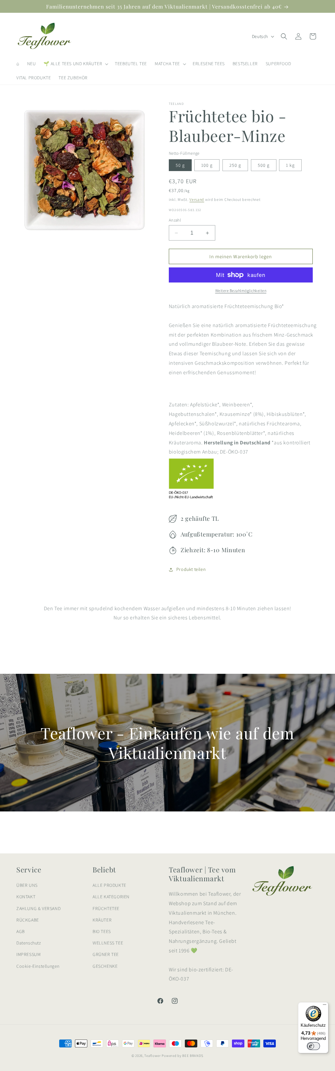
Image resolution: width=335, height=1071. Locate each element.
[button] (75, 63)
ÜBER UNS (27, 885)
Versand (196, 199)
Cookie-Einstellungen (38, 966)
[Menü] (324, 1006)
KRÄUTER (102, 920)
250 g (235, 165)
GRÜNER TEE (106, 954)
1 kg (290, 165)
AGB (20, 931)
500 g (264, 165)
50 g (180, 165)
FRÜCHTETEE (106, 908)
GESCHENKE (105, 966)
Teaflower (152, 1055)
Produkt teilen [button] (190, 569)
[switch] (313, 1046)
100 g (207, 165)
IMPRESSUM (28, 954)
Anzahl (175, 220)
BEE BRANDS (192, 1055)
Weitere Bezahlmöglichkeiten (241, 290)
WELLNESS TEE (108, 943)
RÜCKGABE (27, 920)
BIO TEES (102, 931)
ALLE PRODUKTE (109, 885)
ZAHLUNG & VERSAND (38, 908)
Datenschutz (28, 943)
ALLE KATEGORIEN (111, 897)
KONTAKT (25, 897)
